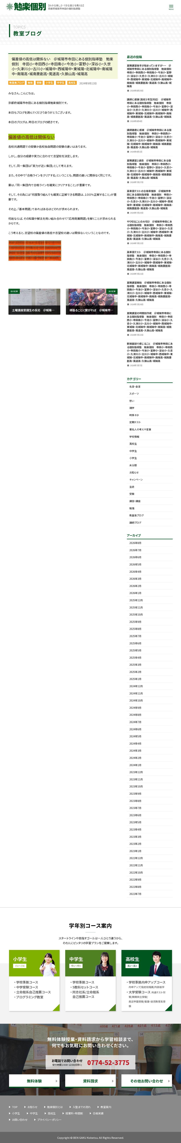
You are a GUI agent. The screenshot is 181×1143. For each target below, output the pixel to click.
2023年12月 (136, 772)
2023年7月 (135, 808)
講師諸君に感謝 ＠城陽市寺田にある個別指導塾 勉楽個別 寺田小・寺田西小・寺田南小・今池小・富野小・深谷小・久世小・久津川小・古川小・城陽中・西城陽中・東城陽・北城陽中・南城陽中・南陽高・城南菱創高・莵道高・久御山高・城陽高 (150, 138)
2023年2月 (135, 843)
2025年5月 (135, 650)
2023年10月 (136, 786)
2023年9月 (135, 793)
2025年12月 (136, 600)
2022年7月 (135, 894)
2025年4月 (135, 657)
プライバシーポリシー (49, 1119)
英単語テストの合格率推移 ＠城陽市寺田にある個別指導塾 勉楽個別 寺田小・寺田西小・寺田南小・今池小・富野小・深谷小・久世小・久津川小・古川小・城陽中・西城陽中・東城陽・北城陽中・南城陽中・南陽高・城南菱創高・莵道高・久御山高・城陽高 (150, 199)
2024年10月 (136, 700)
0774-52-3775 (108, 1062)
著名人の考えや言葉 (140, 429)
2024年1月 (135, 765)
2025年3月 (135, 664)
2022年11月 (136, 865)
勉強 (30, 82)
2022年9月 (135, 879)
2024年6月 (135, 729)
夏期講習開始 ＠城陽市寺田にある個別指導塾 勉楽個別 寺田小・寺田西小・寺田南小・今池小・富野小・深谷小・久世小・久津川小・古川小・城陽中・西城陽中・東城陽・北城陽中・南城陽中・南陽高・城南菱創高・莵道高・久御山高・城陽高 (150, 291)
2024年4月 (135, 743)
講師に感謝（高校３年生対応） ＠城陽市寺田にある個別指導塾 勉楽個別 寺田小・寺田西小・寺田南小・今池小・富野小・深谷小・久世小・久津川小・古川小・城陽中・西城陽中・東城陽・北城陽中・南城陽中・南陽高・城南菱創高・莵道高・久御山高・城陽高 (150, 108)
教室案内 (106, 1107)
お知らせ (134, 472)
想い (131, 401)
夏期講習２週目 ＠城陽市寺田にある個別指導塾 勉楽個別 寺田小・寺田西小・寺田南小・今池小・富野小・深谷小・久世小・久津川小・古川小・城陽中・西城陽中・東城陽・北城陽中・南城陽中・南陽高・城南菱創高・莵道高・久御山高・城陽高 (150, 169)
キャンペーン (136, 479)
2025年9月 (135, 621)
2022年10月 (136, 872)
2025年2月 (135, 672)
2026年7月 (135, 550)
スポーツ (134, 393)
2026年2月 (135, 586)
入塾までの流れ (82, 1107)
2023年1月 (135, 851)
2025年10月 (136, 614)
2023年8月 (135, 801)
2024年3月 (135, 750)
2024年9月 (135, 707)
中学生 (60, 82)
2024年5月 (135, 736)
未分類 (133, 465)
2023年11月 (136, 779)
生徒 (131, 486)
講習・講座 (135, 501)
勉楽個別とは (55, 1107)
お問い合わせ (19, 1119)
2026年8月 (135, 543)
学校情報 (134, 436)
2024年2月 (135, 758)
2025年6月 (135, 643)
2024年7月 (135, 722)
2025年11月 (136, 607)
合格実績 (98, 1113)
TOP (14, 1107)
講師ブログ (135, 522)
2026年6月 (135, 557)
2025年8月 (135, 629)
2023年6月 (135, 815)
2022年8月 (135, 887)
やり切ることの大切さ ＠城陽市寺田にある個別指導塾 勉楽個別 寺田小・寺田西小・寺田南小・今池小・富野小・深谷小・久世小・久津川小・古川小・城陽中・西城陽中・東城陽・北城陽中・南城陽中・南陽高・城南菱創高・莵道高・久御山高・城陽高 (150, 230)
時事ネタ (134, 415)
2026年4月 (135, 571)
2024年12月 (136, 686)
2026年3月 (135, 578)
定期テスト (135, 422)
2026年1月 (135, 593)
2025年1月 (135, 679)
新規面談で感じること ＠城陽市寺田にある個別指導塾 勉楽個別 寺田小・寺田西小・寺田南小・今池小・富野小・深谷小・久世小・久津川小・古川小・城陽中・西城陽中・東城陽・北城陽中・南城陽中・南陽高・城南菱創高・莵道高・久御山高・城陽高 (150, 352)
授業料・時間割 (74, 1113)
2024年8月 (135, 714)
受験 (39, 82)
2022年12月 (136, 858)
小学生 (49, 82)
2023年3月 (135, 836)
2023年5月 (135, 822)
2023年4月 (135, 829)
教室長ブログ (16, 82)
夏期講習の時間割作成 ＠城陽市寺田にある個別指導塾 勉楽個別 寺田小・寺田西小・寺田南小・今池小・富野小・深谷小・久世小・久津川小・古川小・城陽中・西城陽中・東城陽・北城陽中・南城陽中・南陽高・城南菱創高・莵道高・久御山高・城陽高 (150, 321)
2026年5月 (135, 564)
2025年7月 (135, 636)
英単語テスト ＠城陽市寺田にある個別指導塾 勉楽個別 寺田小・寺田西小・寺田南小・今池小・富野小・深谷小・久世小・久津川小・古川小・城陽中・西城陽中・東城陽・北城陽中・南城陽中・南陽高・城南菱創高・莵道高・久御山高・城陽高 (150, 260)
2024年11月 (136, 693)
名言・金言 (135, 386)
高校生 (72, 82)
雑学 (131, 408)
